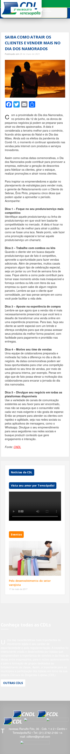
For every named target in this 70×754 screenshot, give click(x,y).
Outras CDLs (13, 683)
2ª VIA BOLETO (23, 9)
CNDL (17, 447)
